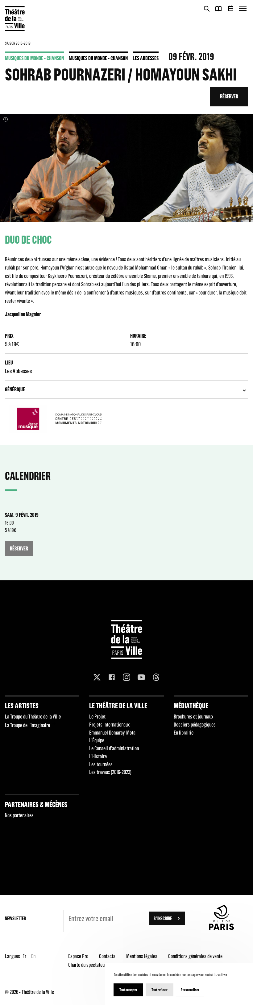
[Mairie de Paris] (221, 928)
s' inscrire (163, 918)
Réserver (229, 96)
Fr (24, 956)
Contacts (107, 956)
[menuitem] (42, 735)
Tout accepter (128, 989)
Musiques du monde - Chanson (34, 58)
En (33, 956)
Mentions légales (141, 956)
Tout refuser (159, 989)
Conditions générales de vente (195, 956)
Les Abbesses (146, 58)
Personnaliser (190, 989)
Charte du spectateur (87, 965)
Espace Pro (78, 956)
